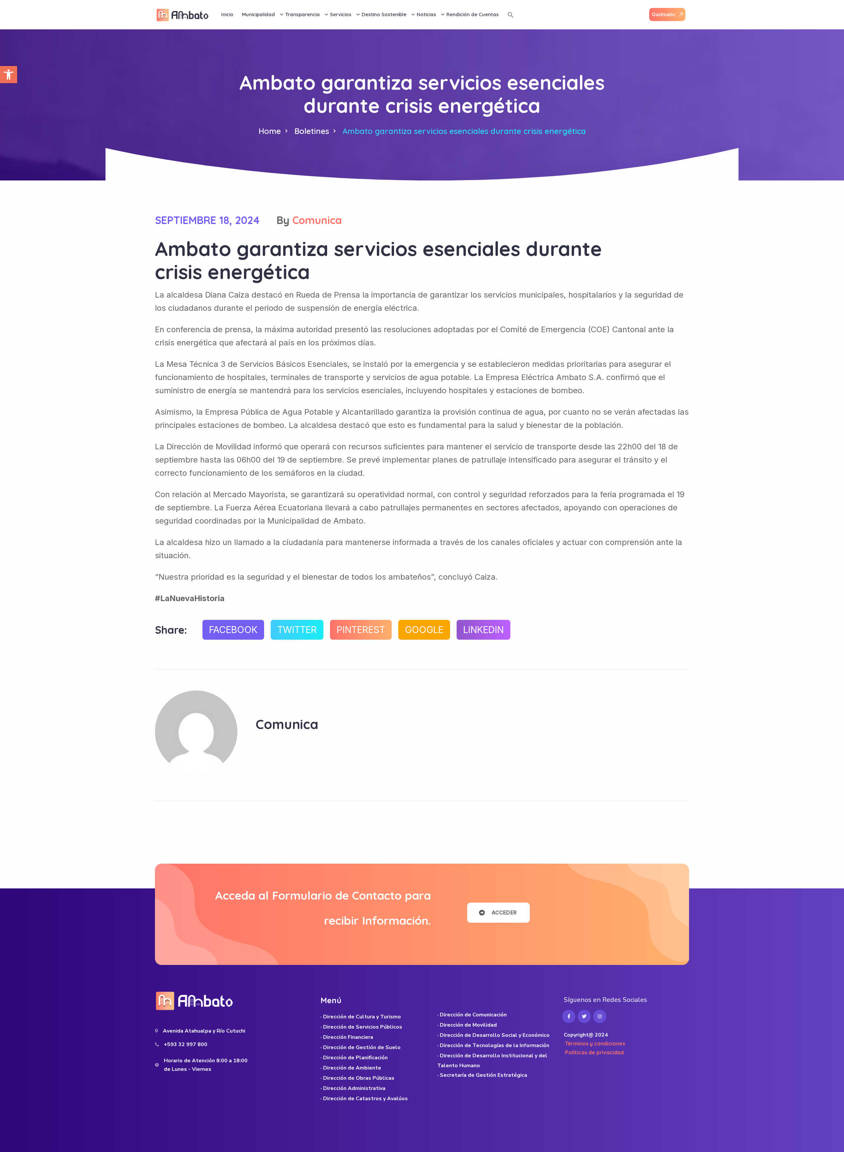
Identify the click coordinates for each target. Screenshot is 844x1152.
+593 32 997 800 (185, 1044)
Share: (171, 629)
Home (269, 131)
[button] (8, 74)
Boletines (311, 131)
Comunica (317, 220)
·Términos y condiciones (594, 1043)
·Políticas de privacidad (594, 1052)
